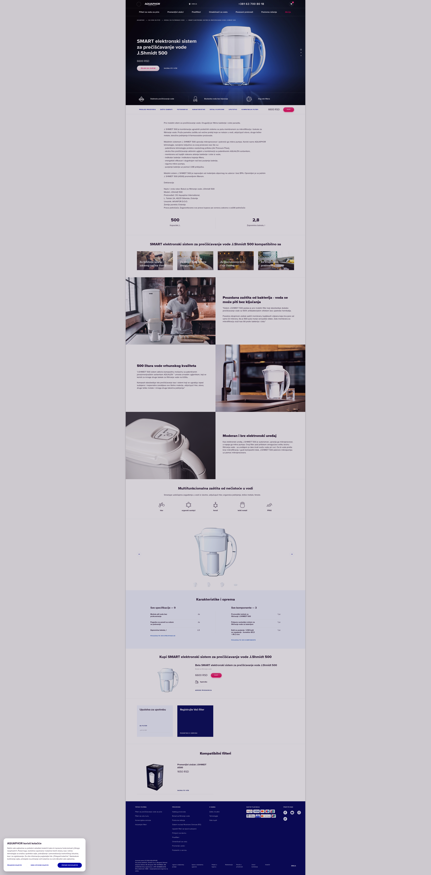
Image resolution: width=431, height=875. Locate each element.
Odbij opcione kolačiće (39, 865)
